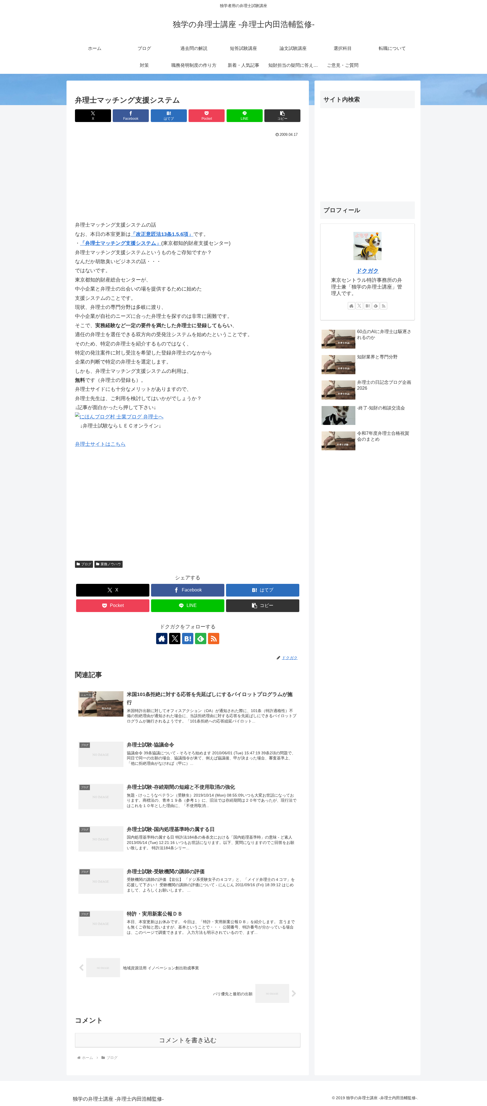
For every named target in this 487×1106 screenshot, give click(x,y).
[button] (282, 115)
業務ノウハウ (111, 564)
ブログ (86, 564)
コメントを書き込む (188, 1040)
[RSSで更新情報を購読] (213, 638)
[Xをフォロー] (174, 638)
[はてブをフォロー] (187, 638)
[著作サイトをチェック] (161, 638)
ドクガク (367, 271)
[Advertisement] (187, 180)
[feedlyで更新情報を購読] (200, 638)
